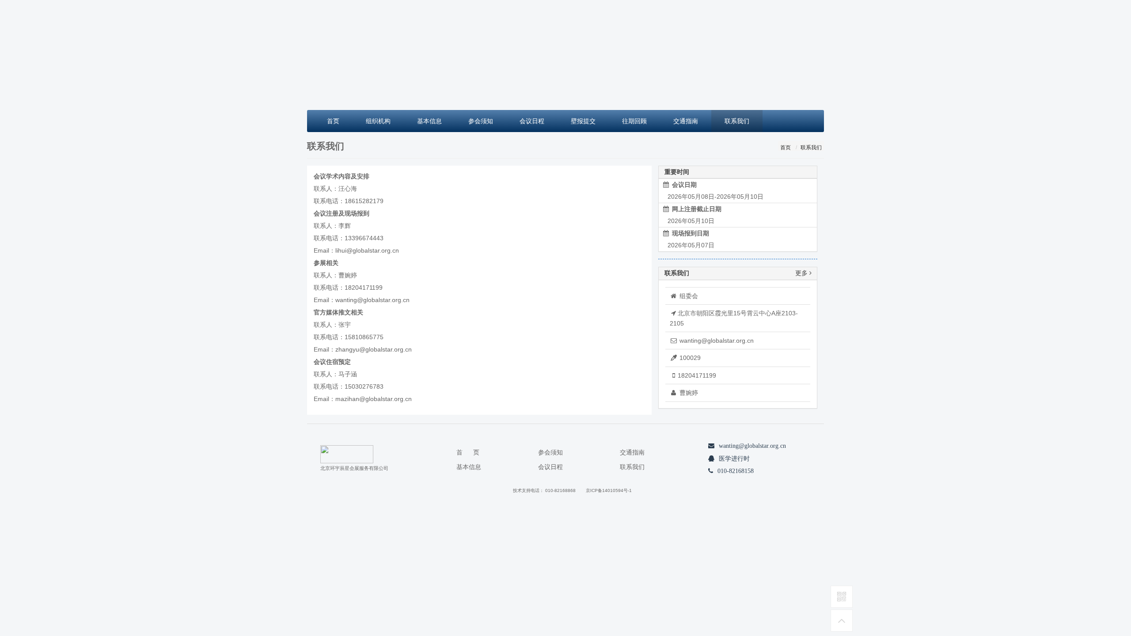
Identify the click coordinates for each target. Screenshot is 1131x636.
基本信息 (429, 121)
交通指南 (685, 121)
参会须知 (480, 121)
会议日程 (532, 121)
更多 (802, 273)
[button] (346, 55)
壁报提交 (583, 121)
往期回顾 (634, 121)
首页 (333, 121)
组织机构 (378, 121)
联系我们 (737, 121)
